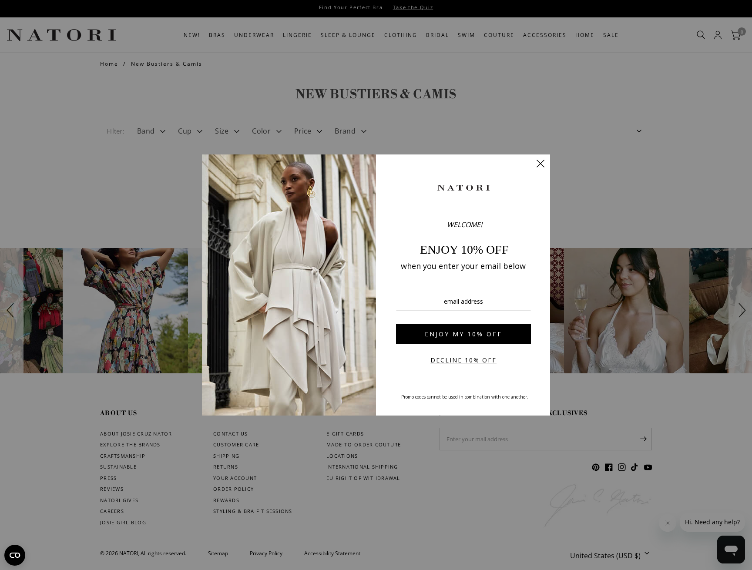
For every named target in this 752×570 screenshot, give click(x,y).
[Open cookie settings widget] (14, 555)
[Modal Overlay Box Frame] (376, 285)
